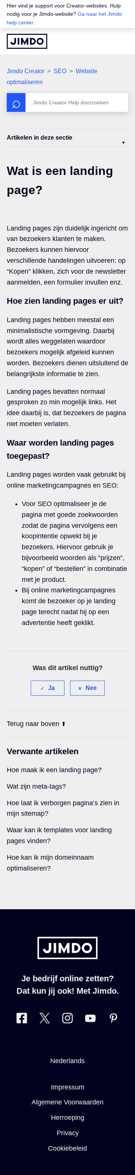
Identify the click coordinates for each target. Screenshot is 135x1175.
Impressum (67, 1087)
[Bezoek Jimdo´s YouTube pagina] (90, 1020)
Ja (51, 688)
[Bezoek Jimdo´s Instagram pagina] (67, 1020)
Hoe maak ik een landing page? (54, 770)
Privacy (68, 1133)
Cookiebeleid (67, 1148)
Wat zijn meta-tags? (36, 786)
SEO (60, 71)
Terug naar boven (33, 724)
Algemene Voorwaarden (68, 1102)
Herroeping (67, 1117)
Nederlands (67, 1061)
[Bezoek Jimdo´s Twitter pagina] (44, 1020)
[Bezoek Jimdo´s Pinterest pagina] (113, 1020)
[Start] (27, 41)
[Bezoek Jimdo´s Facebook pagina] (21, 1020)
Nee (91, 688)
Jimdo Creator (25, 71)
